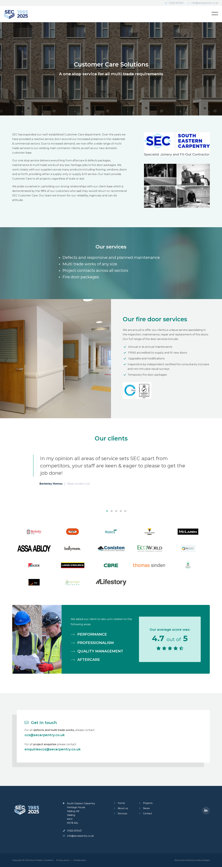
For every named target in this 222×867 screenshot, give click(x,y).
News (146, 808)
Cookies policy (79, 860)
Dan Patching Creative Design (195, 860)
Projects (147, 803)
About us (123, 808)
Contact (147, 813)
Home (121, 803)
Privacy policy (62, 860)
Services (122, 813)
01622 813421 (176, 2)
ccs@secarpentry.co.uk (45, 735)
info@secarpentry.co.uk (204, 2)
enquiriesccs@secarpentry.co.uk (53, 749)
